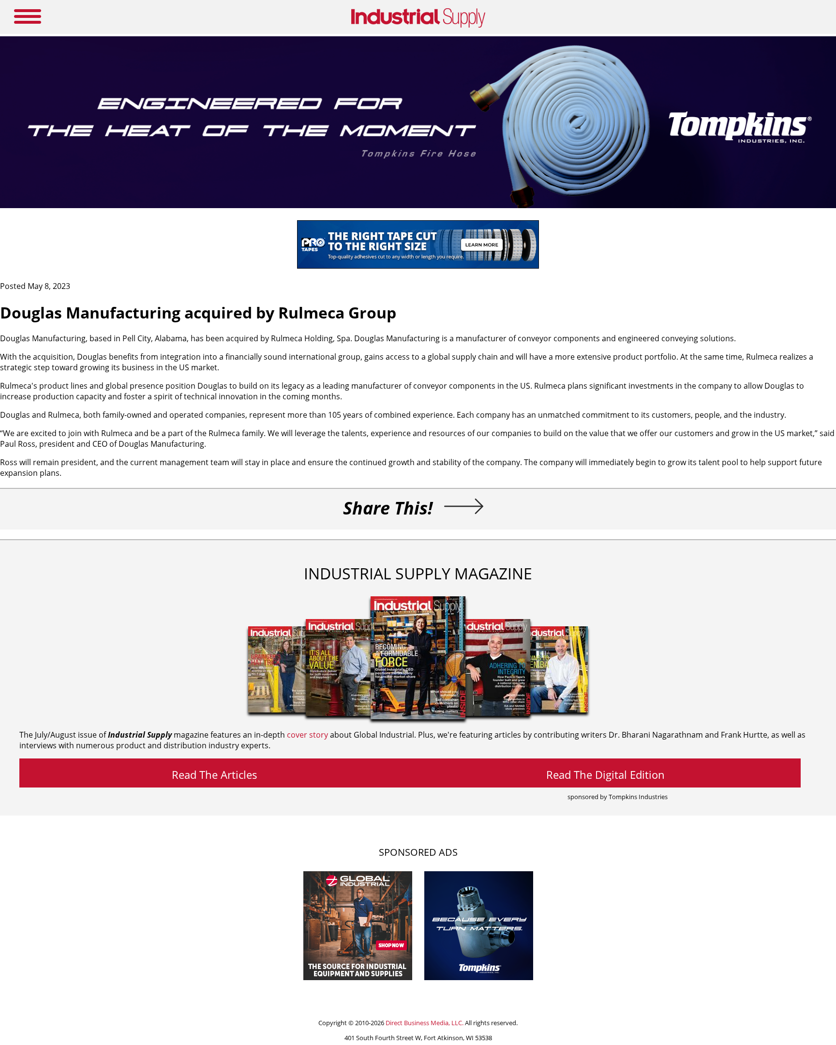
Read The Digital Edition (605, 774)
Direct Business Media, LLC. (424, 1022)
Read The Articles (214, 774)
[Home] (418, 25)
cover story (307, 734)
